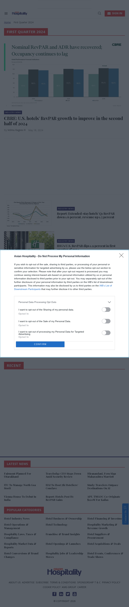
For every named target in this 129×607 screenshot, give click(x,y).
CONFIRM (40, 344)
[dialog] (64, 303)
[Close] (122, 256)
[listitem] (64, 302)
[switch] (106, 309)
